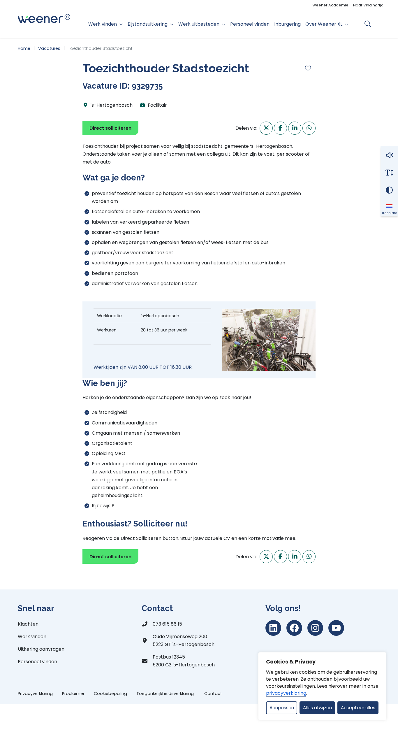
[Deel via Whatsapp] (309, 128)
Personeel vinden (250, 24)
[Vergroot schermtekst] (389, 172)
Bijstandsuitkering (148, 24)
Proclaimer (73, 693)
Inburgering (287, 24)
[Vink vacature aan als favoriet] (308, 68)
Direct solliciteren (110, 128)
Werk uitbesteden (198, 24)
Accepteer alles (358, 708)
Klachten (28, 624)
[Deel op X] (266, 128)
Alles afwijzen (317, 708)
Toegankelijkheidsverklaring (165, 693)
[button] (389, 155)
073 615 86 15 (167, 624)
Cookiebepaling (110, 693)
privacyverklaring (286, 693)
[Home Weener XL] (44, 24)
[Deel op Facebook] (280, 128)
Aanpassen (282, 708)
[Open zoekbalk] (368, 24)
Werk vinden (102, 24)
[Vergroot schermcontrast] (389, 190)
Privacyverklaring (35, 693)
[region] (322, 686)
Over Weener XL (323, 24)
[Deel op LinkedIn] (294, 128)
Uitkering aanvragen (41, 649)
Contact (213, 693)
